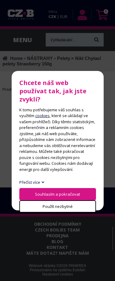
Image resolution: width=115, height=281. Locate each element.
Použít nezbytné (58, 206)
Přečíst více (29, 182)
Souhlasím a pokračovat (57, 194)
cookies (42, 115)
